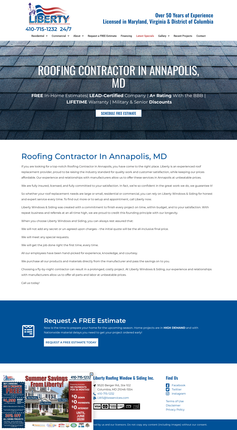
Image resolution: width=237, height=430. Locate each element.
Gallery (162, 36)
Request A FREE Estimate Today (71, 342)
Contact (201, 36)
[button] (39, 36)
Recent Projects (183, 36)
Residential (37, 36)
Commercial (59, 36)
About (76, 36)
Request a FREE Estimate (102, 36)
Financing (126, 36)
